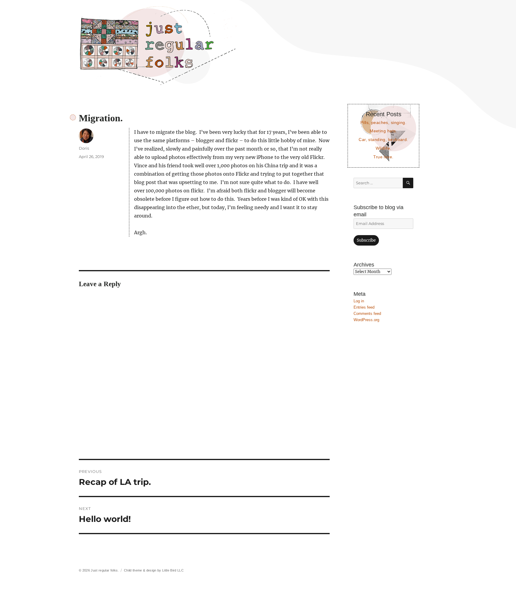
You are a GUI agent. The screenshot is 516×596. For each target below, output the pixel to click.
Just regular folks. (105, 570)
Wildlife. (383, 148)
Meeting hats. (383, 130)
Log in (359, 301)
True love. (383, 156)
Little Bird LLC (173, 570)
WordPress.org (366, 320)
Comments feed (367, 313)
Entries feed (364, 307)
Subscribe (366, 240)
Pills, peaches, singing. (383, 122)
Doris (84, 148)
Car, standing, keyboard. (383, 139)
